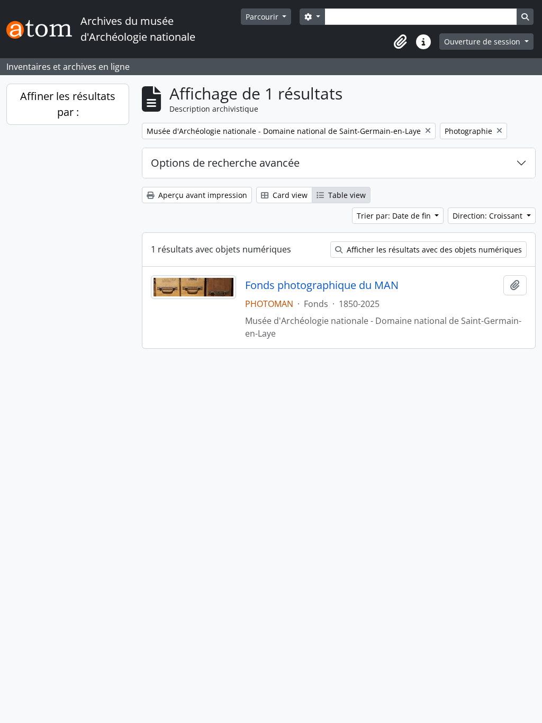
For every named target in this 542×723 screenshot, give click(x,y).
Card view (289, 195)
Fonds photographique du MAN (322, 285)
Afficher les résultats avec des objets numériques (433, 250)
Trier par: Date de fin (395, 216)
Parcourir (263, 17)
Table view (346, 195)
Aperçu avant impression (201, 195)
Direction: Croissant (489, 216)
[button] (400, 41)
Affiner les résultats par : (67, 104)
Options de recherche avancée (225, 163)
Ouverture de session (483, 42)
